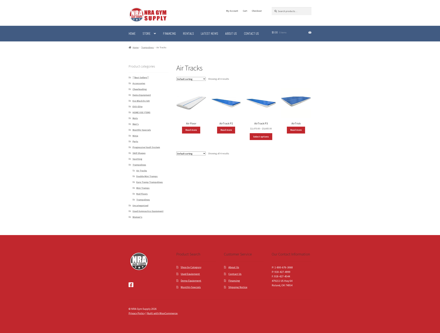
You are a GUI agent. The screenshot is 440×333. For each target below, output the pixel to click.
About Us (231, 34)
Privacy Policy (137, 313)
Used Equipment (190, 274)
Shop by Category (191, 267)
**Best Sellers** (141, 77)
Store (147, 34)
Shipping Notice (237, 287)
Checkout (257, 10)
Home (132, 34)
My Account (232, 10)
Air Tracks (141, 170)
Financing (169, 34)
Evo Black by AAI (141, 100)
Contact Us (251, 34)
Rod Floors (142, 193)
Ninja (135, 135)
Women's (137, 217)
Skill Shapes (139, 153)
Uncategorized (140, 205)
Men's (136, 124)
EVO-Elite (137, 106)
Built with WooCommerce (162, 313)
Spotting (137, 158)
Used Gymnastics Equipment (148, 211)
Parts (135, 141)
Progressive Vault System (146, 147)
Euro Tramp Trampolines (149, 182)
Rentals (188, 34)
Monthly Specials (142, 129)
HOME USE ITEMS (141, 112)
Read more (191, 129)
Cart (245, 10)
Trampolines (147, 47)
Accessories (139, 83)
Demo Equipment (142, 95)
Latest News (209, 34)
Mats (135, 118)
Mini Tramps (143, 188)
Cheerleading (140, 89)
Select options (261, 136)
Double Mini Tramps (147, 176)
